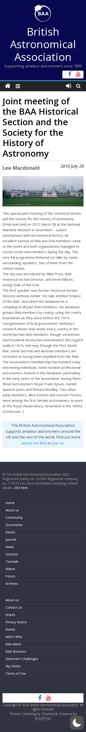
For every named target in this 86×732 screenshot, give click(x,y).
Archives (12, 583)
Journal (11, 539)
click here (21, 487)
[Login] (68, 86)
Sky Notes (13, 666)
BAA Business (16, 651)
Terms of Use (16, 673)
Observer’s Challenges (22, 659)
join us (58, 443)
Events (10, 532)
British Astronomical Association (43, 44)
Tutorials (12, 561)
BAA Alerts (13, 644)
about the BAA (34, 443)
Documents (14, 525)
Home (10, 503)
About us (12, 510)
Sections (12, 554)
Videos (10, 569)
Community (14, 517)
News (10, 547)
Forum (10, 576)
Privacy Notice (16, 622)
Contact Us (14, 607)
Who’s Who (14, 637)
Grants (10, 615)
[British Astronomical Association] (8, 86)
